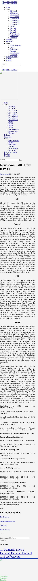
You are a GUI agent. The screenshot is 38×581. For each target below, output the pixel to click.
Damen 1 (18, 549)
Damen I (16, 553)
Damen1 (5, 553)
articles (1, 550)
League (2, 557)
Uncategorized (5, 174)
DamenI (27, 553)
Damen (8, 549)
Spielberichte (12, 556)
